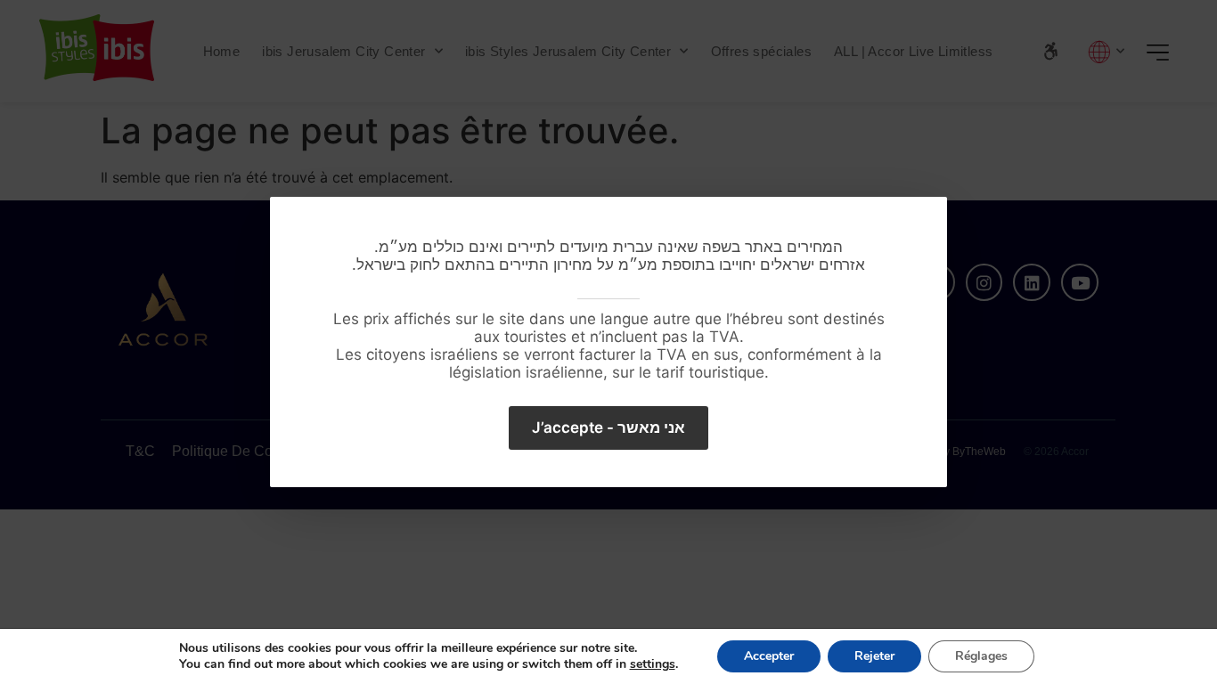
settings (652, 664)
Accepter (769, 655)
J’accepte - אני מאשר (608, 427)
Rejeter (874, 655)
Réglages (981, 655)
